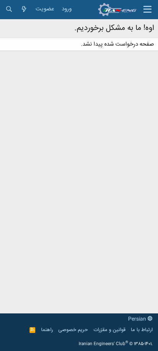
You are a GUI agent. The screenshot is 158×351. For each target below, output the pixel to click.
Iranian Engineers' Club (116, 344)
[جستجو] (9, 9)
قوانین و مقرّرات (109, 330)
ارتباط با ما (142, 330)
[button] (147, 9)
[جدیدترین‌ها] (23, 9)
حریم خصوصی (73, 330)
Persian (138, 319)
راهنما (47, 330)
